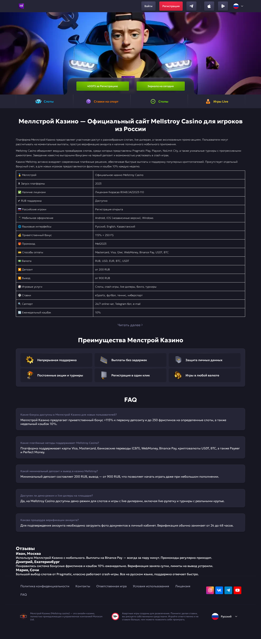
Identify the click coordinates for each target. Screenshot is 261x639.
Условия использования (151, 586)
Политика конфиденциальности (44, 586)
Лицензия (182, 586)
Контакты (82, 586)
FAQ (23, 594)
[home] (21, 6)
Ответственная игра (111, 586)
